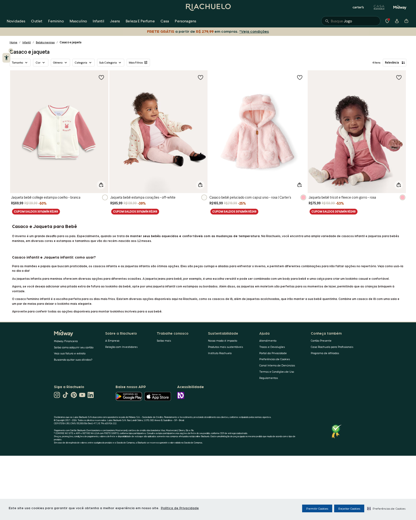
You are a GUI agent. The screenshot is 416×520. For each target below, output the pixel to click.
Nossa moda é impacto (222, 340)
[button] (386, 508)
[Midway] (400, 7)
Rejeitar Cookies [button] (349, 508)
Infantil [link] (98, 21)
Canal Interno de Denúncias (277, 365)
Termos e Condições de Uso (276, 371)
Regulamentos (268, 378)
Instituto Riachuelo (220, 353)
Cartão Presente (321, 340)
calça (321, 278)
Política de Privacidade (180, 508)
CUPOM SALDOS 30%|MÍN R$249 (36, 211)
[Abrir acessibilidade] (6, 58)
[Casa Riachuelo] (379, 7)
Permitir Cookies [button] (317, 508)
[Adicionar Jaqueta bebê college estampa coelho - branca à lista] (101, 77)
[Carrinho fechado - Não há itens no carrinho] (406, 21)
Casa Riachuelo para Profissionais (332, 347)
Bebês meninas (45, 42)
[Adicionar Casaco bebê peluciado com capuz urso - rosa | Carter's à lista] (299, 77)
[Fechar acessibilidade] (10, 50)
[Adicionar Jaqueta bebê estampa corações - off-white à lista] (200, 77)
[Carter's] (358, 7)
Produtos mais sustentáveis (225, 347)
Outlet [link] (36, 21)
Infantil (26, 42)
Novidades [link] (16, 21)
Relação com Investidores (121, 347)
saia (393, 299)
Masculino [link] (78, 21)
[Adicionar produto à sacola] (101, 185)
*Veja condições (254, 31)
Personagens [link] (185, 21)
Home (13, 42)
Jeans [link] (115, 21)
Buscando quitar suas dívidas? (73, 359)
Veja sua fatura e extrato (69, 353)
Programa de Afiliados (325, 353)
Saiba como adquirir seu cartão (73, 347)
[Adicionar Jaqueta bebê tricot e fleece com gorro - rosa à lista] (398, 77)
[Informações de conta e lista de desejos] (397, 21)
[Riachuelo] (208, 7)
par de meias (26, 303)
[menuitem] (16, 21)
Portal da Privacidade (273, 353)
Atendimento (267, 340)
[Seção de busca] (350, 21)
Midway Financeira (66, 341)
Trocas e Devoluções (272, 347)
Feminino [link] (56, 21)
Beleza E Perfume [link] (140, 21)
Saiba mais (164, 340)
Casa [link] (165, 21)
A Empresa (112, 340)
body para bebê (294, 278)
